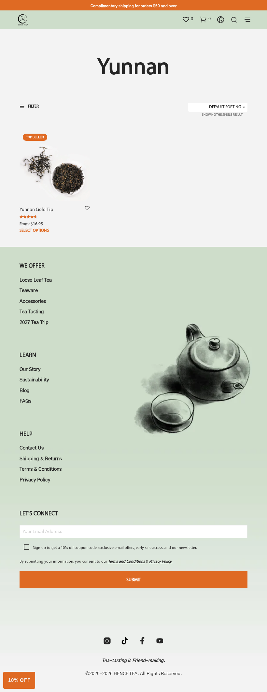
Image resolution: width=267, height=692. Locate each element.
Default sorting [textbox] (225, 107)
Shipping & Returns (41, 458)
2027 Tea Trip (34, 322)
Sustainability (34, 379)
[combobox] (217, 107)
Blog (25, 390)
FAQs (25, 401)
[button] (187, 19)
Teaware (29, 290)
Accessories (33, 301)
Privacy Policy (35, 480)
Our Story (30, 369)
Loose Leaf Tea (36, 280)
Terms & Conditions (41, 469)
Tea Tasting (32, 311)
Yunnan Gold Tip (36, 209)
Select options (34, 230)
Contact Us (32, 448)
